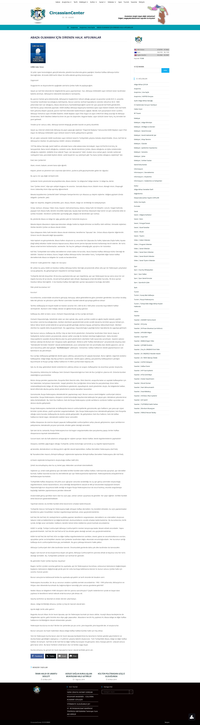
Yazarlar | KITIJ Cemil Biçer (143, 375)
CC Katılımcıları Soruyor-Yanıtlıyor (145, 105)
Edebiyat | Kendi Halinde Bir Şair (145, 135)
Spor (120, 2)
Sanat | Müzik (139, 232)
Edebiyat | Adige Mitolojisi (143, 122)
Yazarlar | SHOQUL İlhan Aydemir (145, 396)
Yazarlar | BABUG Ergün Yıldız (144, 341)
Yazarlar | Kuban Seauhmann (144, 379)
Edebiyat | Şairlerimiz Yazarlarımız (145, 148)
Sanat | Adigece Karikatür (143, 215)
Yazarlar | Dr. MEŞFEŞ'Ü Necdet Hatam (147, 354)
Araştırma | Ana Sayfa (141, 92)
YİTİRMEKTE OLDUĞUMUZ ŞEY (78, 704)
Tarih (76, 2)
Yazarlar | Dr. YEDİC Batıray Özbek (145, 358)
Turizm (126, 2)
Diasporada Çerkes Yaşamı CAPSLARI (146, 198)
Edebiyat (82, 2)
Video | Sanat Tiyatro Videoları (144, 260)
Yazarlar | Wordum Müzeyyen (144, 408)
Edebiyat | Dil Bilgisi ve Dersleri (144, 127)
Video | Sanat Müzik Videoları (144, 256)
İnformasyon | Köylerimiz (143, 177)
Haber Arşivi (138, 109)
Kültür (92, 2)
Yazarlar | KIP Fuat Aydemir (143, 370)
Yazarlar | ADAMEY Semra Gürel (145, 320)
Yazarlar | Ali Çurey (140, 324)
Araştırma (66, 2)
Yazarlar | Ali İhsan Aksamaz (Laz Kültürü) (148, 328)
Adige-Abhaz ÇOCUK (141, 84)
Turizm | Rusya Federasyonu (144, 299)
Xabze (58, 2)
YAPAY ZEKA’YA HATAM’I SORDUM (80, 692)
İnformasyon (138, 169)
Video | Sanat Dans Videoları (144, 252)
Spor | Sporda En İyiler (142, 282)
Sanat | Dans (138, 219)
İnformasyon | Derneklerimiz (144, 172)
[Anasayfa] (68, 27)
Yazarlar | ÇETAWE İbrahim (143, 345)
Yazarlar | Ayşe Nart (141, 337)
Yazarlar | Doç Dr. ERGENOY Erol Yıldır (147, 349)
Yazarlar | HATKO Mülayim (143, 362)
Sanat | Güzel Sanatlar (141, 227)
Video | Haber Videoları (142, 240)
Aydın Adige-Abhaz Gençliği (143, 101)
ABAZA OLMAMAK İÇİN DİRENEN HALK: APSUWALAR (115, 27)
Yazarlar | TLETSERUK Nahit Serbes (146, 404)
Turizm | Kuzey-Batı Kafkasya (144, 295)
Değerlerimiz (138, 194)
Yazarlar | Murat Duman (142, 383)
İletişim (142, 2)
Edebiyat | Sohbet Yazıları (143, 160)
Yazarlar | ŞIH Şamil (140, 400)
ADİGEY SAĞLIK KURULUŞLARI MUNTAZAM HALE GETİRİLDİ (78, 675)
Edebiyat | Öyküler (140, 143)
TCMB (142, 58)
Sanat (101, 2)
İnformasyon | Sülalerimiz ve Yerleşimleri (148, 181)
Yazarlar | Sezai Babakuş (142, 391)
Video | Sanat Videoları (142, 248)
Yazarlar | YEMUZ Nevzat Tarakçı (145, 413)
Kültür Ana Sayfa (139, 202)
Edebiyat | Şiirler (139, 156)
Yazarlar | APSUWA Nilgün (143, 332)
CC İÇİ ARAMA (139, 67)
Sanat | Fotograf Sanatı (142, 223)
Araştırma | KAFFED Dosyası (143, 96)
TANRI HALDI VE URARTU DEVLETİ (46, 675)
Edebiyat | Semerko (141, 152)
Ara (165, 70)
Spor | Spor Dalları (140, 274)
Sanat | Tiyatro (139, 236)
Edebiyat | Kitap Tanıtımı (142, 139)
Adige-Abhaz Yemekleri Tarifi (143, 189)
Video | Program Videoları (143, 244)
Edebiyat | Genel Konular (142, 131)
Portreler (137, 206)
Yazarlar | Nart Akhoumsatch (144, 387)
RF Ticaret (137, 113)
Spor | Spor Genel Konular (143, 278)
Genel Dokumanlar (140, 165)
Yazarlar (134, 2)
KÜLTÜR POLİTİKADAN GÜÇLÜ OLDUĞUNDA (111, 675)
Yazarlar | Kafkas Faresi (142, 366)
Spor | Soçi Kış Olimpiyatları (143, 270)
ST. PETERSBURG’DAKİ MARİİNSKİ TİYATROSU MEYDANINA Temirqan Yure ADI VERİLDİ (82, 711)
